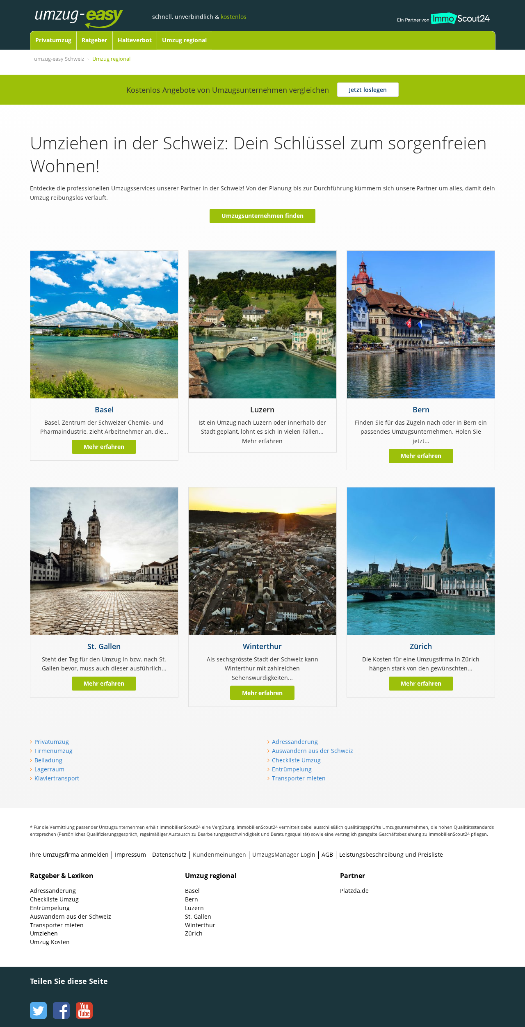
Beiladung (48, 760)
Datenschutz (169, 854)
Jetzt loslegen (368, 90)
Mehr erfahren (104, 447)
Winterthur (262, 646)
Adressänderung (295, 742)
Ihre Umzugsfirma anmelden (69, 854)
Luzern (194, 908)
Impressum (130, 854)
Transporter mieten (299, 778)
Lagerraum (49, 769)
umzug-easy (91, 11)
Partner (352, 875)
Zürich (421, 646)
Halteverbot (135, 40)
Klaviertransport (56, 778)
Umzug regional (184, 40)
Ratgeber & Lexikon (62, 875)
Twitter (37, 1002)
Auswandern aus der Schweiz (312, 751)
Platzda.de (354, 890)
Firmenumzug (53, 751)
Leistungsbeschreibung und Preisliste (391, 854)
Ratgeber (94, 40)
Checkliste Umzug (296, 760)
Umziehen (44, 933)
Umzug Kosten (50, 942)
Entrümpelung (292, 769)
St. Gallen (104, 646)
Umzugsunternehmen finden (262, 216)
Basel (104, 409)
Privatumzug (53, 40)
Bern (421, 409)
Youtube (83, 1002)
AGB (327, 854)
